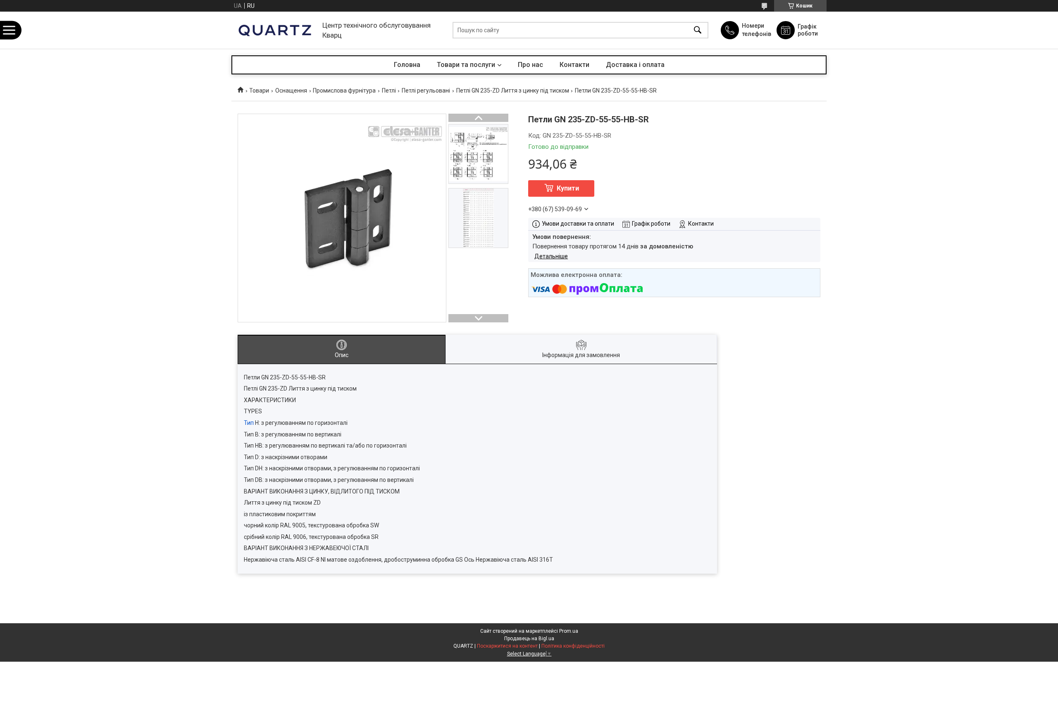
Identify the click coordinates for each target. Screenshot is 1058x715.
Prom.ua (568, 631)
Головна (407, 65)
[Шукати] (698, 30)
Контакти (574, 65)
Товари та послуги (466, 65)
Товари (259, 90)
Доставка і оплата (635, 65)
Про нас (530, 65)
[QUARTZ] (275, 30)
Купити (568, 188)
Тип (249, 422)
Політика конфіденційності (573, 646)
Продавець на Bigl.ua (529, 638)
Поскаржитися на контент (507, 646)
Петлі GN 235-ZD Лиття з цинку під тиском (512, 90)
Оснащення (291, 90)
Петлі (389, 90)
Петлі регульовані (426, 90)
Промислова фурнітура (344, 90)
